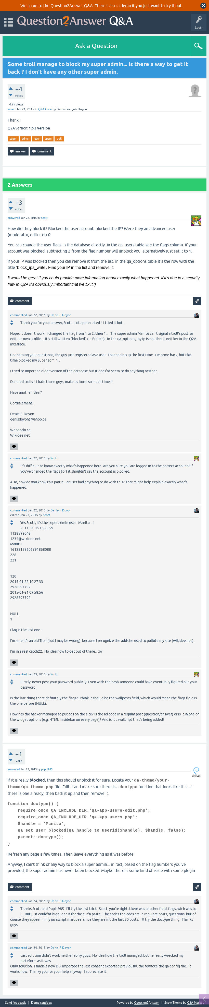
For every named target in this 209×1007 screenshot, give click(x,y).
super (13, 138)
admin (25, 138)
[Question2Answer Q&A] (75, 20)
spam (48, 138)
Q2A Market (195, 1002)
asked (12, 109)
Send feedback (15, 1002)
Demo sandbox (41, 1002)
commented (18, 315)
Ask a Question (96, 45)
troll (59, 138)
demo (126, 5)
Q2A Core (45, 109)
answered (14, 217)
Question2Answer (146, 1002)
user (37, 138)
